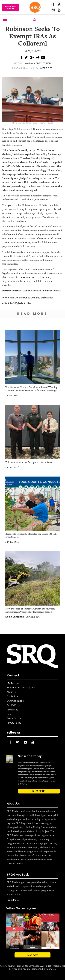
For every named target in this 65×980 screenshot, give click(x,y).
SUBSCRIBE (38, 791)
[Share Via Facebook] (21, 57)
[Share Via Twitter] (26, 57)
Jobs (9, 714)
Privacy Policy (14, 723)
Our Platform (13, 705)
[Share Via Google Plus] (32, 57)
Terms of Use (14, 718)
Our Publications (15, 701)
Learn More (13, 900)
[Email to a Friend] (43, 57)
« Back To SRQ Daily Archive (16, 303)
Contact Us (12, 696)
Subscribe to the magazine (21, 687)
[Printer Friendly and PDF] (37, 57)
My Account (13, 683)
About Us (11, 692)
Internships (12, 709)
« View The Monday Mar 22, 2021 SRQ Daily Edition (27, 297)
